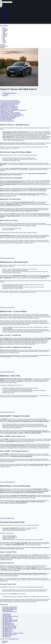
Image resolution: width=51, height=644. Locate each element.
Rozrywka (5, 36)
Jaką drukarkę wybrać (7, 618)
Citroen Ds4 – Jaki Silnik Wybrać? (10, 606)
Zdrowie (4, 40)
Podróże (4, 34)
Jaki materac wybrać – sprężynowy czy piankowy (13, 633)
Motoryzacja (5, 33)
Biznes (4, 27)
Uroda (4, 39)
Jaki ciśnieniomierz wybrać (8, 624)
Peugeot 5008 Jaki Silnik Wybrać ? (10, 609)
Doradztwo (5, 30)
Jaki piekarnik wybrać (7, 635)
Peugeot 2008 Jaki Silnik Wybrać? (10, 608)
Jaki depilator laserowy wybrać (9, 628)
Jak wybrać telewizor (7, 617)
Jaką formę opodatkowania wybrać (10, 619)
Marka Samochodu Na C (8, 610)
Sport (4, 37)
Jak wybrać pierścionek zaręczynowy (10, 616)
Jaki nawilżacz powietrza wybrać (10, 634)
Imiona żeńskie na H (7, 613)
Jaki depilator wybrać (7, 629)
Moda (4, 32)
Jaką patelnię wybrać (7, 622)
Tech (4, 38)
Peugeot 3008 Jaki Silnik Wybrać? (10, 611)
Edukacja (5, 31)
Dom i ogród (5, 28)
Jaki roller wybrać (6, 636)
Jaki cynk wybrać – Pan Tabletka (10, 625)
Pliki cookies (5, 641)
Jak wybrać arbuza (6, 615)
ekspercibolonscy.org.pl (13, 638)
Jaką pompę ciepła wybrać (8, 623)
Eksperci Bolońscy (4, 25)
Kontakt (4, 42)
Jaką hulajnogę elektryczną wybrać (10, 621)
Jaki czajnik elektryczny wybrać (9, 627)
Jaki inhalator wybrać (7, 631)
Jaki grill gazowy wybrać (8, 630)
